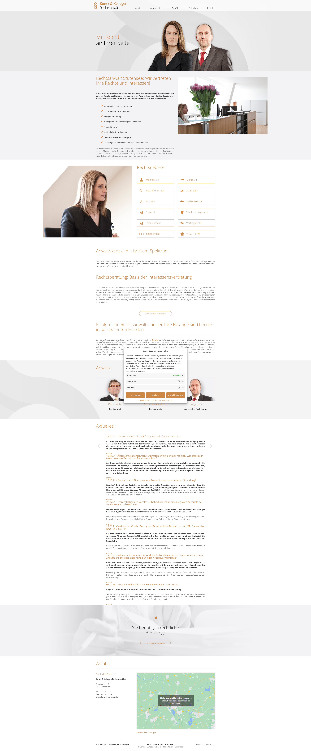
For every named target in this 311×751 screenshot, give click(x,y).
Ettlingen (158, 747)
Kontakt (210, 8)
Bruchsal (141, 747)
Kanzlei (136, 8)
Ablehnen (155, 395)
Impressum (167, 400)
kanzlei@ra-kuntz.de (109, 697)
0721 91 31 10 (106, 691)
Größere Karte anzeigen (146, 733)
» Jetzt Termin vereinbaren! (155, 313)
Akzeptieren (135, 395)
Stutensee (179, 747)
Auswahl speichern (175, 395)
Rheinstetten (168, 747)
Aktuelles (193, 8)
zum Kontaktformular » (155, 643)
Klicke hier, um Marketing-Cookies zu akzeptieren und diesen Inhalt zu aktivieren (176, 701)
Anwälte (176, 8)
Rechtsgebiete (156, 8)
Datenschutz (144, 400)
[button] (155, 179)
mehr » (109, 453)
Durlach (150, 747)
